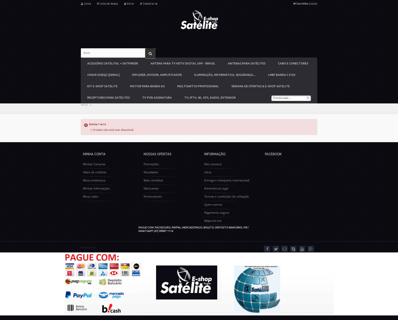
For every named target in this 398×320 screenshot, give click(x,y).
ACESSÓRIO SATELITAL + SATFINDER (112, 63)
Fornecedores (153, 196)
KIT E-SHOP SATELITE (102, 86)
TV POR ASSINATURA (157, 97)
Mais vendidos (153, 180)
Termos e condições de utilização (226, 196)
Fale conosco (213, 164)
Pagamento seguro (216, 213)
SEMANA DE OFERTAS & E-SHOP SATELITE (260, 86)
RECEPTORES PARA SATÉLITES (108, 97)
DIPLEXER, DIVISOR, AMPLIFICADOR (157, 74)
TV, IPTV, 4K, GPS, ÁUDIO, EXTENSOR (210, 97)
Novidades (151, 172)
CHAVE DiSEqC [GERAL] (103, 74)
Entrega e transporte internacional (226, 180)
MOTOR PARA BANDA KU (147, 86)
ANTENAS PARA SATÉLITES (247, 63)
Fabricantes (151, 188)
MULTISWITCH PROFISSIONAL (198, 86)
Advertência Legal (216, 188)
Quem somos (213, 204)
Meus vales (90, 196)
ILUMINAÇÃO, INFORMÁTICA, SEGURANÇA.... (225, 74)
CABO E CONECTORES (293, 63)
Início (84, 105)
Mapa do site (213, 221)
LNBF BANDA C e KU (281, 74)
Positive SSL (88, 247)
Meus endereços (94, 180)
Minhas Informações (96, 188)
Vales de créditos (94, 172)
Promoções (151, 164)
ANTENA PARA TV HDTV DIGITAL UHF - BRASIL (182, 63)
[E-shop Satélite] (199, 20)
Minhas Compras (94, 164)
